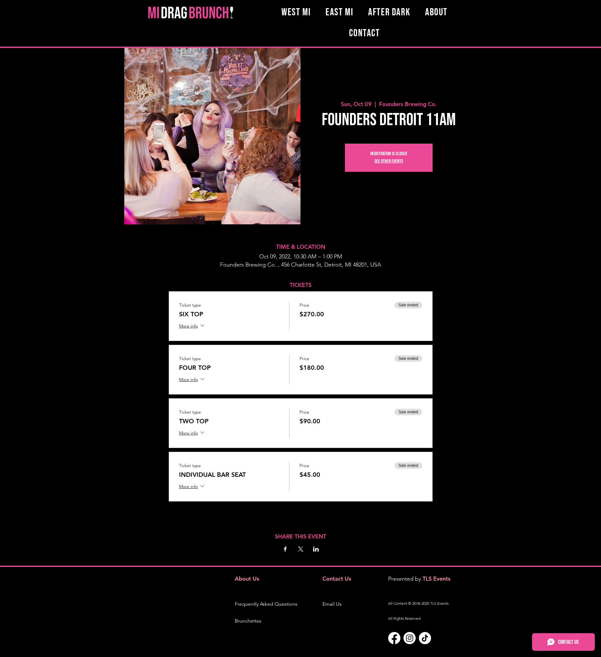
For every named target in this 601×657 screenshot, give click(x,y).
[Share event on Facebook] (285, 549)
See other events (388, 161)
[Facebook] (394, 638)
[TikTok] (425, 638)
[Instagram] (409, 638)
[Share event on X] (301, 549)
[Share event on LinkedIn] (316, 549)
